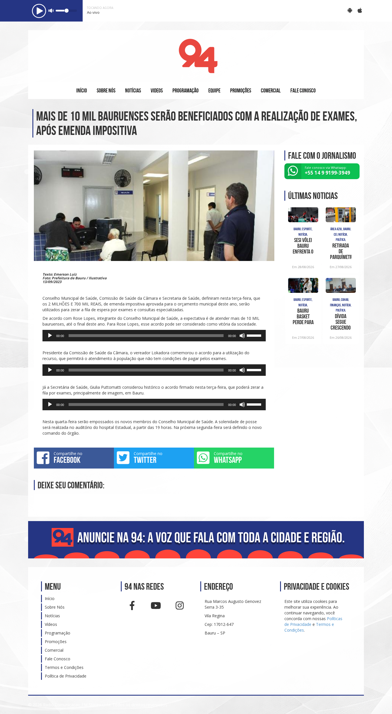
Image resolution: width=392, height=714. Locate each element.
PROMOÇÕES (240, 90)
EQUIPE (214, 90)
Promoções (56, 641)
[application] (154, 335)
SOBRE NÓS (106, 90)
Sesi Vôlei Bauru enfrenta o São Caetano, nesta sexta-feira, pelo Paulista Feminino (303, 245)
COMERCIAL (271, 90)
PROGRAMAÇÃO (185, 90)
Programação (57, 633)
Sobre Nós (55, 607)
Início (50, 598)
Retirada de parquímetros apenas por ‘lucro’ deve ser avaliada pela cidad (341, 251)
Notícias (52, 615)
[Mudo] (242, 335)
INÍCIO (81, 90)
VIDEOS (157, 90)
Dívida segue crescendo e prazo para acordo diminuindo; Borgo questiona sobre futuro (341, 321)
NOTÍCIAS (133, 90)
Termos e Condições (64, 667)
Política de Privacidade (65, 676)
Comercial (54, 650)
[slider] (255, 335)
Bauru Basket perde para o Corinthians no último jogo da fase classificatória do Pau (303, 316)
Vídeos (51, 624)
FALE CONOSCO (303, 90)
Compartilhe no (68, 458)
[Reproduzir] (50, 335)
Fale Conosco (57, 658)
